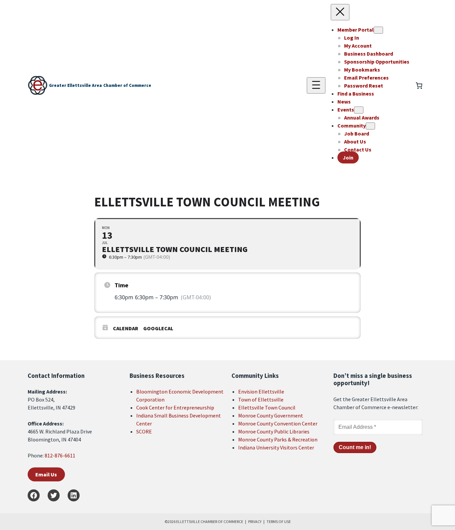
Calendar (125, 328)
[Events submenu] (358, 110)
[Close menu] (340, 12)
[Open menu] (316, 85)
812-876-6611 (60, 455)
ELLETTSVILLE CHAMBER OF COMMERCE (209, 521)
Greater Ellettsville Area (75, 85)
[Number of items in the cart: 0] (419, 85)
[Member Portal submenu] (378, 30)
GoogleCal (158, 328)
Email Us (46, 474)
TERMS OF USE (278, 521)
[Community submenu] (370, 126)
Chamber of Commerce (127, 85)
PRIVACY (254, 521)
